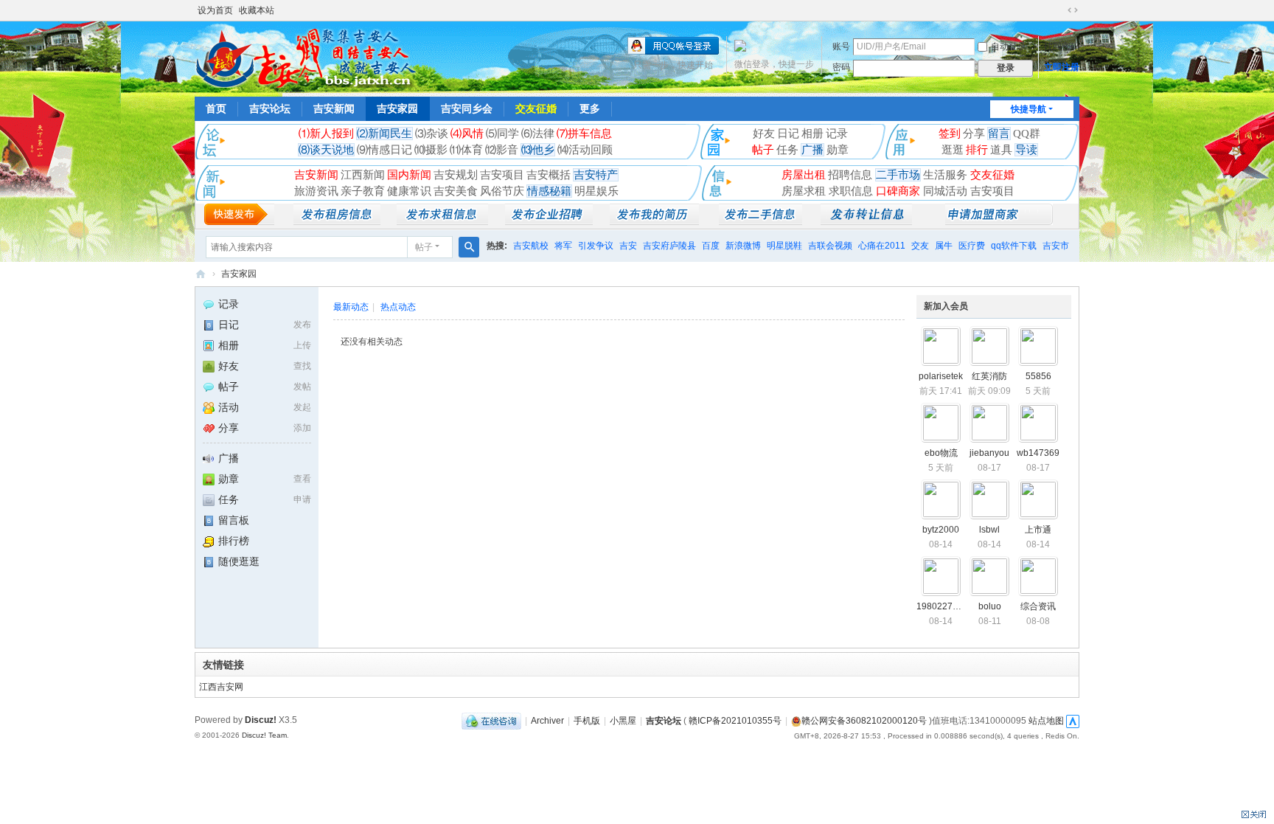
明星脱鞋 (784, 245)
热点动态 (398, 307)
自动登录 (1008, 46)
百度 (711, 245)
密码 (841, 67)
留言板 (233, 520)
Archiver (547, 721)
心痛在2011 (881, 245)
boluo (989, 606)
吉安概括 (548, 175)
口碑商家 (899, 191)
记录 (837, 133)
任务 (787, 150)
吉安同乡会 (466, 108)
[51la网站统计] (1072, 721)
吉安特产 (596, 175)
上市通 (1038, 529)
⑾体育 (466, 150)
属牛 (944, 245)
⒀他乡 (537, 150)
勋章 (837, 150)
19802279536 (944, 606)
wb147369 (1038, 453)
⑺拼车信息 (584, 133)
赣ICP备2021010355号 (735, 721)
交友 (920, 245)
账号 (841, 46)
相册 (812, 133)
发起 (302, 407)
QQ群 (1026, 133)
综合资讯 (1038, 606)
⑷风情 (467, 133)
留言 (999, 133)
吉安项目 (502, 175)
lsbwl (989, 529)
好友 (764, 133)
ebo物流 (941, 453)
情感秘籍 (549, 191)
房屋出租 (804, 175)
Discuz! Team (264, 735)
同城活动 (946, 191)
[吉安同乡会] (305, 57)
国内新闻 (409, 175)
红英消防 (989, 376)
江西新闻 (363, 175)
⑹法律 (537, 133)
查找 (302, 366)
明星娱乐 (596, 191)
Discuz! (260, 720)
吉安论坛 (269, 108)
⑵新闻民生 (384, 133)
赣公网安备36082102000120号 (864, 721)
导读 (1026, 150)
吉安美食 (456, 191)
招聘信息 (851, 175)
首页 (216, 108)
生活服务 (946, 175)
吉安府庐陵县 (669, 245)
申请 (302, 499)
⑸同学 (502, 133)
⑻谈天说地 (326, 150)
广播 (812, 150)
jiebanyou (989, 453)
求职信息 (852, 191)
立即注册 (1061, 67)
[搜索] (469, 247)
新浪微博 (743, 245)
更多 (589, 108)
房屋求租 (805, 191)
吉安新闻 (334, 108)
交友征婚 (536, 108)
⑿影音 (501, 150)
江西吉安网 (221, 687)
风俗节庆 (502, 191)
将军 (563, 245)
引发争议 (595, 245)
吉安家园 (397, 108)
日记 (788, 133)
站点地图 (1046, 721)
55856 (1038, 376)
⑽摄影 (431, 150)
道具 (1001, 150)
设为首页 (215, 10)
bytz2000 (940, 529)
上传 (302, 345)
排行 (977, 150)
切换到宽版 (1072, 10)
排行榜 (233, 541)
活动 (228, 407)
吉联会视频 (830, 245)
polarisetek (941, 376)
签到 (950, 133)
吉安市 (1055, 245)
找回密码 (1061, 46)
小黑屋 (623, 721)
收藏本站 (256, 10)
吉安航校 (531, 245)
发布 (302, 324)
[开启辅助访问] (1058, 10)
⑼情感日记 (384, 150)
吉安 (628, 245)
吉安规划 (456, 175)
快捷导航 (1028, 109)
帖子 (763, 150)
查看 (302, 479)
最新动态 (351, 307)
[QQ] (491, 721)
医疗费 (971, 245)
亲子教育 (363, 191)
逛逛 (952, 150)
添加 (302, 428)
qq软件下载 (1014, 245)
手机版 (587, 721)
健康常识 (409, 191)
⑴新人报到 (326, 133)
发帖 (302, 386)
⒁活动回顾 (585, 150)
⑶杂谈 (431, 133)
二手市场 (898, 175)
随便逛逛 (239, 561)
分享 (974, 133)
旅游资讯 (316, 191)
